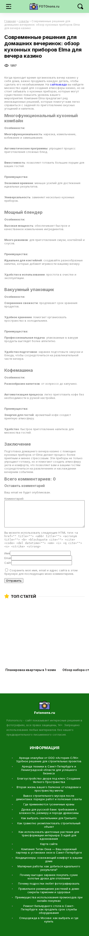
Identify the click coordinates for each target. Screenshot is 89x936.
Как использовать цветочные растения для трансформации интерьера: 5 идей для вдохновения (49, 835)
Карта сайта (48, 844)
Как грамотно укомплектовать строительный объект (48, 824)
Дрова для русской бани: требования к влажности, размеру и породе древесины (49, 811)
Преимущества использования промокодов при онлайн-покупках (49, 899)
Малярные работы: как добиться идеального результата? (48, 868)
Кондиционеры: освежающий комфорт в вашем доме (49, 859)
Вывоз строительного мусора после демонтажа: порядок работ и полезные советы (49, 797)
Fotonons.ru (44, 713)
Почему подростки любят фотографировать (48, 883)
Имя (7, 553)
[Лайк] (26, 65)
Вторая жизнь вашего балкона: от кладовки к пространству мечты (49, 788)
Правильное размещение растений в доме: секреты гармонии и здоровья (48, 890)
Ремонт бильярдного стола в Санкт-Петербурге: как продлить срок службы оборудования (49, 909)
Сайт (7, 562)
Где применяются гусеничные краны (48, 804)
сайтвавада (59, 84)
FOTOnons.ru (49, 6)
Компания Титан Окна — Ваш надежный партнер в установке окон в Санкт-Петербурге (49, 850)
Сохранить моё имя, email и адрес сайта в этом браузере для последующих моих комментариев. (41, 572)
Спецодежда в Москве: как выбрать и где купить (48, 919)
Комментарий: (14, 498)
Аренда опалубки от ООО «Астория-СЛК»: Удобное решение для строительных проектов (48, 759)
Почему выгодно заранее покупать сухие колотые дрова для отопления (49, 876)
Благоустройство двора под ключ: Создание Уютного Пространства (48, 780)
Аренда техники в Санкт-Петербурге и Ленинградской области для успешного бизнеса (49, 770)
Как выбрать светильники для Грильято (49, 818)
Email (7, 558)
